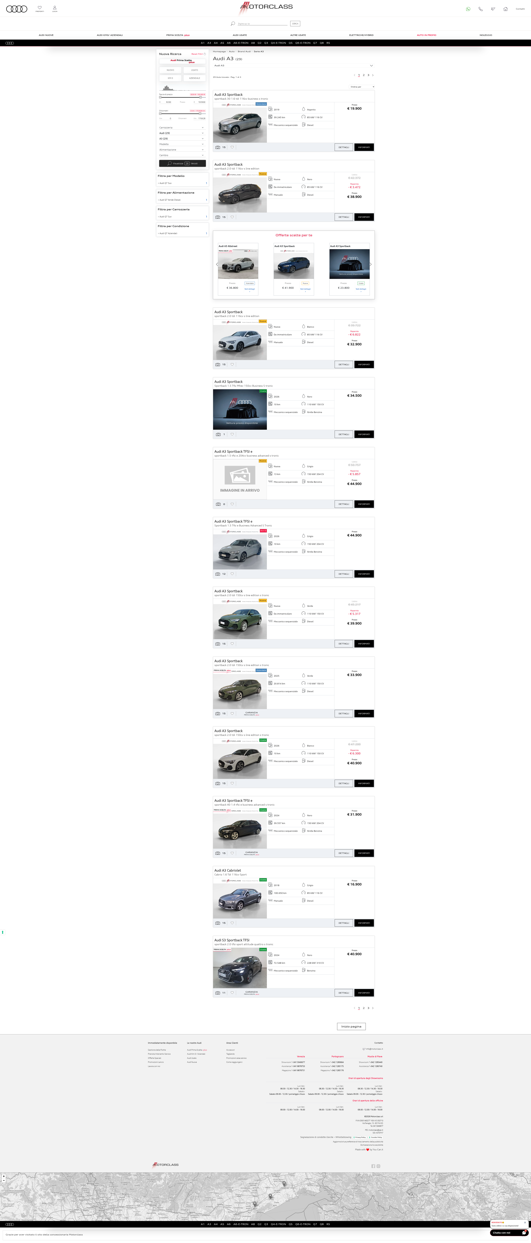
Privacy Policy (360, 1137)
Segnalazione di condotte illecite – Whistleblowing (325, 1137)
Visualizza (185, 163)
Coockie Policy (376, 1137)
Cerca (295, 23)
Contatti (520, 9)
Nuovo (170, 70)
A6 (229, 43)
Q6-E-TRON (302, 43)
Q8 (322, 43)
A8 (253, 43)
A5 (222, 43)
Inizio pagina (351, 1026)
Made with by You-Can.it (369, 1149)
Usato (194, 70)
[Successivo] (372, 75)
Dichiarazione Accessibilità (371, 1145)
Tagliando (230, 1054)
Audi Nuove (192, 1062)
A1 (203, 43)
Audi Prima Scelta (197, 1050)
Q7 (315, 43)
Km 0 (170, 78)
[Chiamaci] (481, 9)
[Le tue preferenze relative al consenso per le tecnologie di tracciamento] (2, 932)
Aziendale (194, 78)
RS (328, 43)
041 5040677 (378, 1126)
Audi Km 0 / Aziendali (196, 1054)
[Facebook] (373, 1166)
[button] (255, 1204)
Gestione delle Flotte (157, 1050)
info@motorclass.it (374, 1049)
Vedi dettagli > (249, 290)
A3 (209, 43)
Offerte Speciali (154, 1058)
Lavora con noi (154, 1066)
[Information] (520, 1171)
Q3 (266, 43)
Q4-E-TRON (278, 43)
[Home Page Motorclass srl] (16, 9)
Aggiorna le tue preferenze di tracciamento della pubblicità (358, 1141)
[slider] (160, 97)
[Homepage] (165, 1165)
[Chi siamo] (505, 9)
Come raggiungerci (234, 1062)
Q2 (259, 43)
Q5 (291, 43)
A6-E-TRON (240, 43)
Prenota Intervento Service (159, 1054)
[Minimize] (524, 1171)
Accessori (230, 1050)
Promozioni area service (236, 1058)
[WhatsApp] (468, 9)
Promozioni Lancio (156, 1062)
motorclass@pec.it (376, 1130)
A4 (216, 43)
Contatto (378, 1043)
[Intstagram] (378, 1166)
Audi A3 (219, 65)
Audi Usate (191, 1058)
